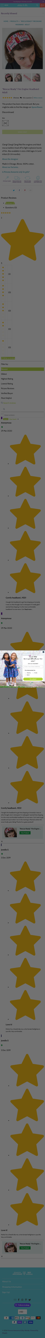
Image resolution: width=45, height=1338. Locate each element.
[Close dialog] (43, 652)
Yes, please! (33, 679)
